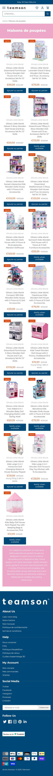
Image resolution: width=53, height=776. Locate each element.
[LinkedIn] (34, 398)
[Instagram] (27, 398)
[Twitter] (19, 398)
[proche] (48, 373)
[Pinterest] (30, 398)
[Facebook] (23, 398)
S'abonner (39, 391)
